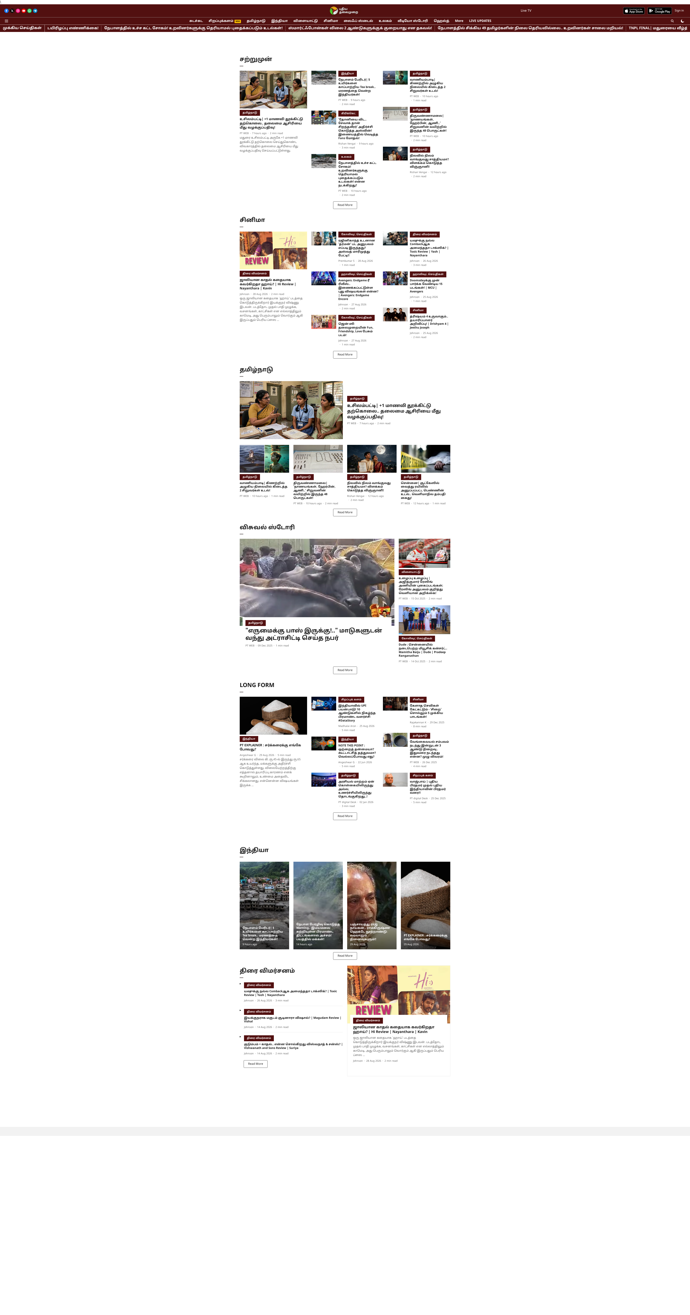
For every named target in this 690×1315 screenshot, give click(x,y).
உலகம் (385, 21)
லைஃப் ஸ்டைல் (358, 21)
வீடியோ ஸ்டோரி (413, 21)
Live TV (526, 11)
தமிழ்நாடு (256, 21)
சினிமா (331, 21)
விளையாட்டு (305, 21)
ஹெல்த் (441, 21)
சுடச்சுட (196, 21)
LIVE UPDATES (480, 21)
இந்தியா (279, 21)
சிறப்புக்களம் (221, 21)
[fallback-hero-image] (273, 90)
